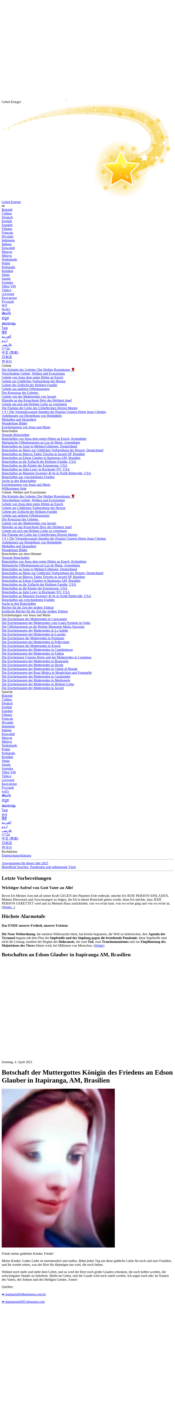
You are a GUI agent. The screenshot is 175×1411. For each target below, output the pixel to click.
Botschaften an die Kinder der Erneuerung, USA (34, 465)
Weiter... (8, 907)
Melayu (7, 255)
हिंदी (4, 332)
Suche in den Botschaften (19, 481)
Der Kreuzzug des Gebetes (20, 392)
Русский (8, 301)
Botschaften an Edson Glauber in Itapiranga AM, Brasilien (41, 458)
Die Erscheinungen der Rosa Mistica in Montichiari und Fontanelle (47, 672)
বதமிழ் (6, 309)
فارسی (7, 344)
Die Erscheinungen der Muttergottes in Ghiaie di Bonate (39, 669)
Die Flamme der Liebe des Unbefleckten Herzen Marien (39, 408)
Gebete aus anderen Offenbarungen (26, 389)
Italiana (7, 244)
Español (7, 225)
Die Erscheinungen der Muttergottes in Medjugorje (36, 680)
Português (8, 267)
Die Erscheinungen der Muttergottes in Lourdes (34, 634)
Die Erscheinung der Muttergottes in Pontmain (33, 638)
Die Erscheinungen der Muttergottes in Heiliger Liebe (38, 684)
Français (7, 232)
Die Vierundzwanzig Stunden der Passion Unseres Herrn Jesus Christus (54, 412)
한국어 (7, 361)
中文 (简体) (10, 352)
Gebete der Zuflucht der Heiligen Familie (29, 385)
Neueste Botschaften (15, 435)
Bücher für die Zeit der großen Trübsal (28, 607)
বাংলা (4, 305)
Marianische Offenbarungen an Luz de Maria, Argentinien (41, 442)
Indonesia (8, 240)
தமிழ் (5, 791)
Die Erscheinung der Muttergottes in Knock (31, 646)
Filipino (7, 229)
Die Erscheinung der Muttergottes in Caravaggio (34, 619)
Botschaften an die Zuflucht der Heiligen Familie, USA (39, 461)
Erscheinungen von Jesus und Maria (26, 427)
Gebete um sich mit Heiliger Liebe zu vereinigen (34, 404)
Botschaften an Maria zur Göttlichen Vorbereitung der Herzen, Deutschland (52, 450)
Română (7, 271)
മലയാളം (9, 323)
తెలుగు (6, 313)
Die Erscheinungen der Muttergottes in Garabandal (36, 676)
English (7, 221)
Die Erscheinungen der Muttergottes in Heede (32, 665)
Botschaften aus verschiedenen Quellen (28, 477)
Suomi (6, 278)
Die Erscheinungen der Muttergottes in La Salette (35, 630)
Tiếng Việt (9, 286)
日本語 (7, 357)
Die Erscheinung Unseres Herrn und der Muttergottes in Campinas (46, 657)
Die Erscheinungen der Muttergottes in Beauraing (35, 661)
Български (9, 298)
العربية (6, 336)
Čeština (7, 213)
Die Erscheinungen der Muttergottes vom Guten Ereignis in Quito (46, 623)
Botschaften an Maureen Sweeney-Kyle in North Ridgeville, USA (46, 473)
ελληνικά (8, 294)
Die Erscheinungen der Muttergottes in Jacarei (33, 688)
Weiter (99, 945)
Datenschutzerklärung (16, 855)
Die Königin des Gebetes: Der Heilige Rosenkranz (38, 369)
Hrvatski (7, 236)
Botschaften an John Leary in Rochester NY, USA (36, 469)
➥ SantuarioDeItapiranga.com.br (24, 1294)
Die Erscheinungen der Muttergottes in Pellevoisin (35, 642)
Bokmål (7, 209)
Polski (6, 263)
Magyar (7, 252)
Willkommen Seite (14, 488)
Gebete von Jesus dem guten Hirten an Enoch (32, 377)
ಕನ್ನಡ (5, 318)
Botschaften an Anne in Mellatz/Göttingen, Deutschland (39, 446)
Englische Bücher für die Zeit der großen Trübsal (35, 611)
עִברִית (6, 348)
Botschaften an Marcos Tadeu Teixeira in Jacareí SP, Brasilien (43, 454)
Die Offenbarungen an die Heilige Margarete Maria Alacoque (43, 626)
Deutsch (7, 217)
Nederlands (9, 259)
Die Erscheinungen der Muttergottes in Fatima (33, 653)
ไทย (5, 328)
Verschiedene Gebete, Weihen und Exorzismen (33, 373)
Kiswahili (8, 248)
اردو (4, 340)
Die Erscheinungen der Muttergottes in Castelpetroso (37, 649)
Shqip (6, 275)
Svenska (7, 282)
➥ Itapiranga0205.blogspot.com (23, 1301)
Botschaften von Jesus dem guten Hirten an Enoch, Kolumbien (44, 438)
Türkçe (6, 290)
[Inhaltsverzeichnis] (34, 1025)
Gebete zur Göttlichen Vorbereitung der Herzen (34, 381)
